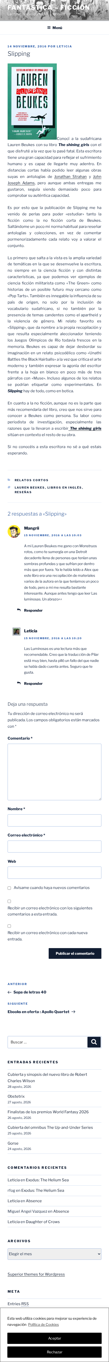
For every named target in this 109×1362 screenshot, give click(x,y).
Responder (33, 610)
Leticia (64, 46)
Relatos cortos (32, 480)
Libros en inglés (64, 487)
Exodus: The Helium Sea (47, 1180)
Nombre (16, 809)
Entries (18, 1304)
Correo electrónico (26, 835)
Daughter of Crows (43, 1222)
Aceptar (54, 1338)
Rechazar (54, 1352)
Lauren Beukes (30, 487)
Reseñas (23, 492)
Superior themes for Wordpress (36, 1274)
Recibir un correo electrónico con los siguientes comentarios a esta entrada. (50, 911)
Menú (57, 27)
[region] (54, 1335)
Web (12, 861)
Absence (34, 1201)
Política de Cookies (43, 1324)
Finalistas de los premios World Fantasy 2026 (48, 1112)
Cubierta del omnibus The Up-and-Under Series (50, 1127)
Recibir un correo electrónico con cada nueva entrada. (47, 936)
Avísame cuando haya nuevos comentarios (52, 887)
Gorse (13, 1143)
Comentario (20, 738)
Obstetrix (16, 1096)
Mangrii (31, 528)
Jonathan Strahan (70, 176)
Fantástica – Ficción (49, 7)
